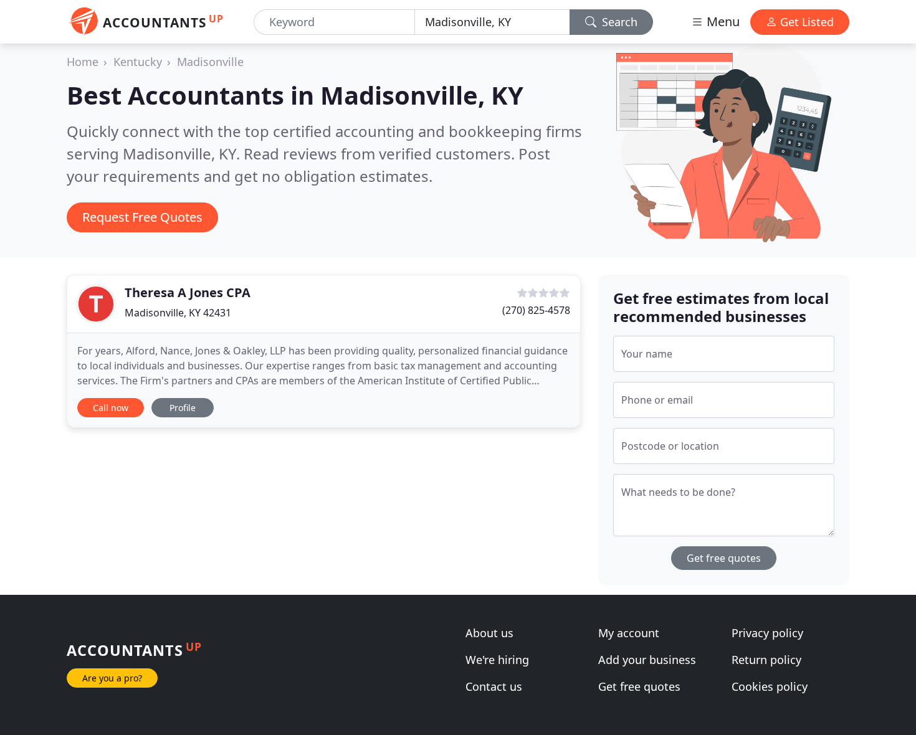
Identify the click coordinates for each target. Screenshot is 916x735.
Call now (110, 408)
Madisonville (210, 61)
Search (618, 21)
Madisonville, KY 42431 (178, 313)
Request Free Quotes (142, 217)
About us (489, 632)
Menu (722, 21)
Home (82, 61)
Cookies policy (770, 686)
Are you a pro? (112, 678)
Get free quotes (724, 558)
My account (628, 632)
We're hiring (497, 659)
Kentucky (137, 61)
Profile (182, 408)
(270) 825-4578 (536, 310)
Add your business (647, 659)
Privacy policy (767, 632)
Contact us (493, 686)
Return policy (766, 659)
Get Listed (805, 21)
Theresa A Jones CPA (187, 292)
